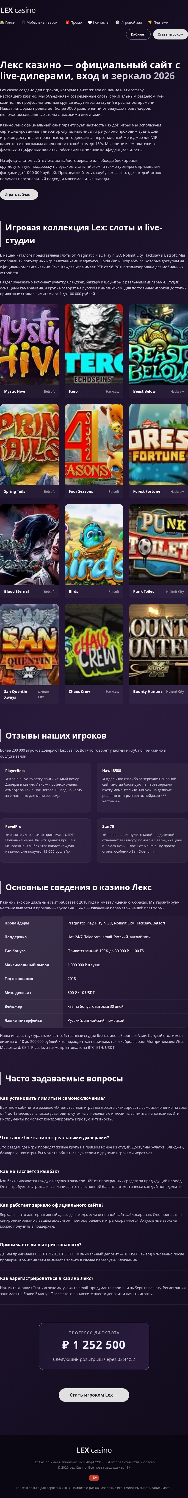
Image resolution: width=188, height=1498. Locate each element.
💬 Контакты (98, 22)
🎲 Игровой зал (128, 22)
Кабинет (138, 34)
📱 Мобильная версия (40, 22)
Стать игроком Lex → (94, 1395)
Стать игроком (170, 34)
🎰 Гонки (7, 22)
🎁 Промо (73, 22)
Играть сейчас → (19, 194)
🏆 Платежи (158, 22)
